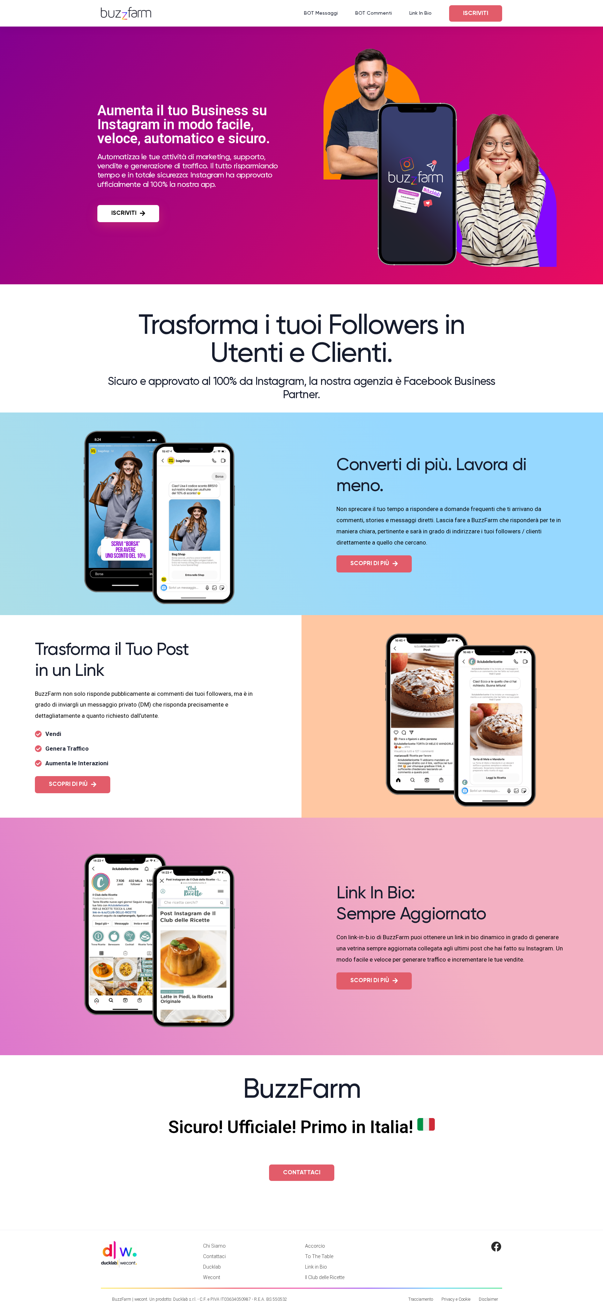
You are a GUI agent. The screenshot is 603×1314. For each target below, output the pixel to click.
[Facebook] (496, 1247)
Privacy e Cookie (455, 1299)
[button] (128, 213)
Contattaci (214, 1256)
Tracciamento (420, 1299)
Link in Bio (316, 1267)
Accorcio (315, 1246)
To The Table (319, 1256)
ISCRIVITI (475, 13)
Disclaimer (488, 1299)
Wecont (211, 1277)
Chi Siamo (214, 1246)
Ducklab (212, 1267)
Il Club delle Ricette (324, 1277)
